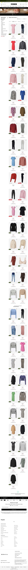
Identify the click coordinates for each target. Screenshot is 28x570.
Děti (15, 14)
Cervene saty (15, 531)
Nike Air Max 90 (16, 527)
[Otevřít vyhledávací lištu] (26, 6)
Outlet (2, 2)
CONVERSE (15, 546)
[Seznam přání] (25, 4)
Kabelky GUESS (2, 528)
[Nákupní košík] (26, 4)
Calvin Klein (15, 545)
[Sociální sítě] (1, 554)
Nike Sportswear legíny (3, 530)
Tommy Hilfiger (2, 545)
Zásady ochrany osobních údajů (6, 512)
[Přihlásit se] (22, 4)
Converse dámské (16, 526)
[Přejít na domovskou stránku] (5, 552)
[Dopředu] (25, 6)
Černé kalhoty (15, 528)
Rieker (1, 546)
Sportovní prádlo (16, 529)
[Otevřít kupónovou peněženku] (20, 4)
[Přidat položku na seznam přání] (16, 24)
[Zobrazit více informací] (13, 55)
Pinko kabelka (2, 529)
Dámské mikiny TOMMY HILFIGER (4, 532)
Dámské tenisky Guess (3, 525)
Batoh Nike (15, 532)
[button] (19, 18)
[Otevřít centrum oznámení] (23, 4)
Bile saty (15, 530)
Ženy (12, 14)
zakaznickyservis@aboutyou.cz (7, 513)
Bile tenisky (2, 527)
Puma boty (2, 531)
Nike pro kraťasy (16, 525)
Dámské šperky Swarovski (3, 526)
